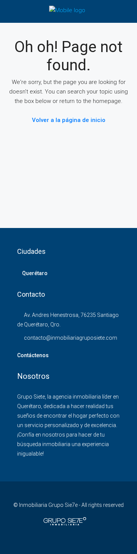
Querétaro (35, 273)
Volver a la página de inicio (68, 120)
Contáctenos (33, 355)
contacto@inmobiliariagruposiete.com (70, 338)
